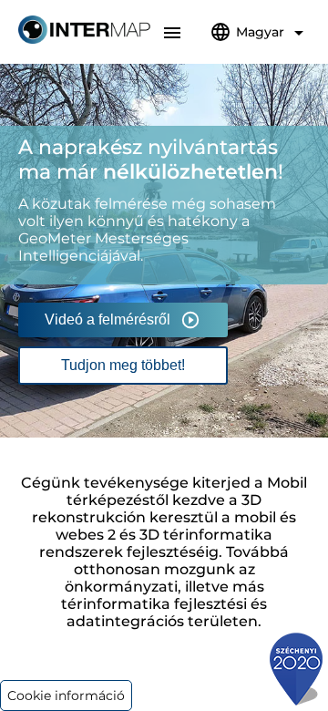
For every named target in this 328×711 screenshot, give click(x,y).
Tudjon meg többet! (123, 365)
